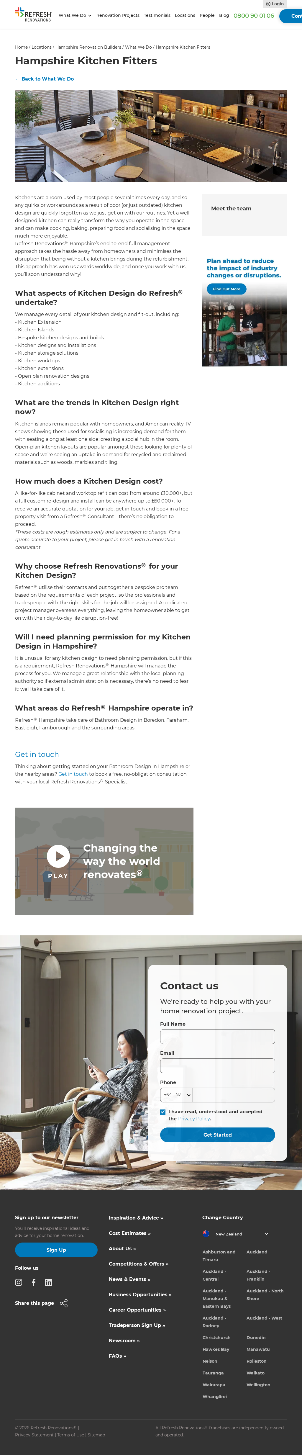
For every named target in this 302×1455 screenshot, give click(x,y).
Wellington (258, 1384)
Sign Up (56, 1250)
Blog (224, 15)
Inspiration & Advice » (136, 1218)
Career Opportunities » (137, 1310)
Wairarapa (214, 1384)
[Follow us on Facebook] (35, 1282)
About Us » (122, 1248)
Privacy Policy (194, 1119)
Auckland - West (264, 1318)
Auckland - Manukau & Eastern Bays (217, 1298)
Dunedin (256, 1337)
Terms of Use (70, 1435)
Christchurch (217, 1337)
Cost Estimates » (130, 1233)
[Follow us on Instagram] (20, 1282)
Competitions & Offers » (138, 1264)
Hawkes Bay (216, 1349)
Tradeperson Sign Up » (137, 1325)
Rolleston (257, 1361)
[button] (74, 15)
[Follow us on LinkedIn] (50, 1282)
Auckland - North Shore (265, 1294)
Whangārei (215, 1396)
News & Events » (129, 1279)
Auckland (257, 1252)
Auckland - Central (214, 1275)
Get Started (217, 1135)
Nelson (210, 1361)
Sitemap (96, 1435)
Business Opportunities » (140, 1294)
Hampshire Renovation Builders (88, 47)
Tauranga (213, 1373)
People (207, 15)
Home (21, 47)
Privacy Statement (34, 1435)
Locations (185, 15)
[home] (35, 15)
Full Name (173, 1024)
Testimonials (157, 15)
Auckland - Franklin (258, 1275)
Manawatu (258, 1349)
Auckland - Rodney (214, 1321)
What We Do (138, 47)
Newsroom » (124, 1340)
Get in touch (37, 754)
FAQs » (117, 1356)
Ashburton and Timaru (219, 1255)
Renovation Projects (117, 15)
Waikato (256, 1373)
